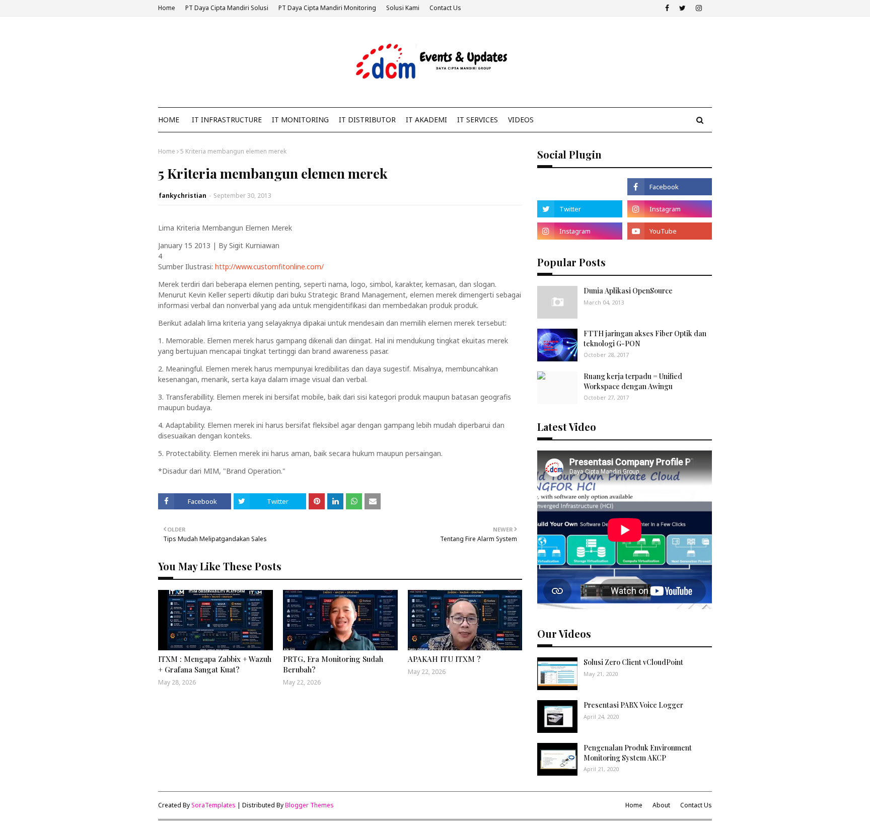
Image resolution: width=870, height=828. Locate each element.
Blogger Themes (309, 805)
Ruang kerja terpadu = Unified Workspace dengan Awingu (633, 381)
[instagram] (698, 8)
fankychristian (182, 195)
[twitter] (682, 8)
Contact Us (445, 8)
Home (166, 8)
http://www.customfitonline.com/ (269, 266)
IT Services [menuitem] (477, 119)
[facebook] (667, 8)
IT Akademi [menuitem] (426, 119)
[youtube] (669, 231)
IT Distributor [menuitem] (367, 119)
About (661, 805)
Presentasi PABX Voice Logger (633, 705)
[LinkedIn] (579, 186)
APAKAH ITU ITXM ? (444, 659)
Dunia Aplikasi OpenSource (628, 290)
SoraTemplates (213, 805)
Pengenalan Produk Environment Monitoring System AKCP (638, 753)
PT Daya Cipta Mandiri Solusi (226, 8)
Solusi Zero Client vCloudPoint (633, 662)
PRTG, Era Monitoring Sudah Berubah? (333, 664)
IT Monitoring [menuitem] (300, 119)
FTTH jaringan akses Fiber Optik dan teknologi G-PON (645, 338)
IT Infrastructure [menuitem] (227, 119)
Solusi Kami (402, 8)
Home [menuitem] (168, 119)
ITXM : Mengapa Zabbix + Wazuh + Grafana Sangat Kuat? (214, 664)
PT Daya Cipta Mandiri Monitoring (327, 8)
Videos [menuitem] (521, 119)
